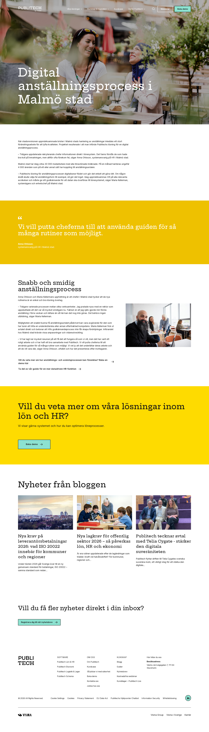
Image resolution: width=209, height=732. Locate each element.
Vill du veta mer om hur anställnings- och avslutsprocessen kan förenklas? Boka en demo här (63, 362)
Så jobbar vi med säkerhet (98, 671)
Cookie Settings (57, 698)
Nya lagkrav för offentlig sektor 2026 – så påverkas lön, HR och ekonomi (104, 541)
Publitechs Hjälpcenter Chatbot (125, 698)
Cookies (70, 698)
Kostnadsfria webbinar (127, 676)
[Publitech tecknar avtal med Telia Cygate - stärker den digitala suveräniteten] (163, 512)
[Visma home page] (25, 715)
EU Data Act (102, 698)
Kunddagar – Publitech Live (129, 681)
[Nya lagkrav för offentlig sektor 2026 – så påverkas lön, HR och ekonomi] (104, 512)
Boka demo (182, 9)
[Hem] (30, 9)
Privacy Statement (85, 698)
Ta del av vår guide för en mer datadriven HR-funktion (47, 369)
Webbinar (165, 9)
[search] (153, 9)
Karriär (187, 715)
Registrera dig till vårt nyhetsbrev (37, 622)
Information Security (151, 698)
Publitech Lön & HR (65, 662)
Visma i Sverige (174, 715)
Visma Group (157, 715)
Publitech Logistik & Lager (68, 671)
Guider (120, 667)
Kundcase (118, 9)
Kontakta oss (92, 681)
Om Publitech (93, 662)
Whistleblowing (169, 698)
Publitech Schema (65, 676)
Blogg (119, 662)
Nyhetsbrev (122, 671)
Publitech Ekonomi (65, 667)
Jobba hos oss (93, 686)
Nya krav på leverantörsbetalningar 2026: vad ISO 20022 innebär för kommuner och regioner (42, 546)
